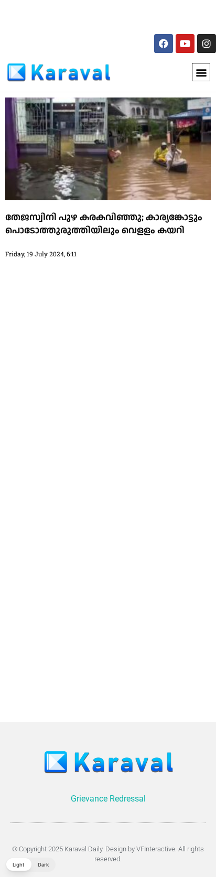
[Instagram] (206, 43)
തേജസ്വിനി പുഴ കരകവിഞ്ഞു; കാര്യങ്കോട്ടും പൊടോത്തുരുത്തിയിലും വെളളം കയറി (103, 224)
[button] (201, 72)
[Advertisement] (77, 15)
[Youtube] (185, 43)
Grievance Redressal (108, 799)
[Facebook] (163, 43)
